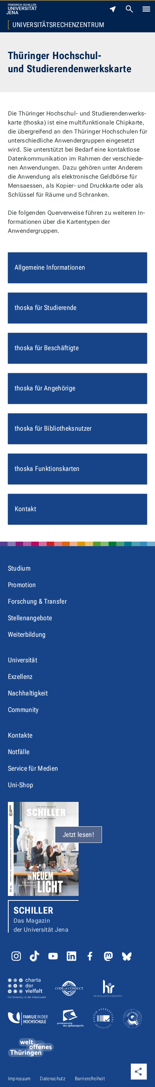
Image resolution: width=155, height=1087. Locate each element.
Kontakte (20, 735)
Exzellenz (20, 676)
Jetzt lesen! (78, 834)
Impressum (19, 1078)
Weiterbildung (27, 634)
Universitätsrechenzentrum (58, 25)
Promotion (22, 585)
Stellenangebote (30, 618)
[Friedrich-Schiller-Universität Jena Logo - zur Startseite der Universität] (21, 9)
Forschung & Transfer (37, 601)
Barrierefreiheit (90, 1078)
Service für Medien (33, 768)
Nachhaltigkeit (28, 693)
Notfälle (19, 752)
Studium (19, 568)
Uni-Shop (20, 785)
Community (23, 710)
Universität (23, 660)
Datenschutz (52, 1078)
